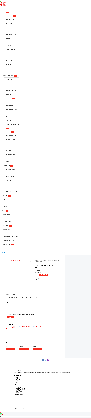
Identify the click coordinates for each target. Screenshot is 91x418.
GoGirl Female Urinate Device (12, 124)
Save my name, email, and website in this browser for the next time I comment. (21, 314)
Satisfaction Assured (19, 391)
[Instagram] (48, 360)
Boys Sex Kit (8, 184)
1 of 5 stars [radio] (13, 301)
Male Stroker (9, 143)
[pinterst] (45, 360)
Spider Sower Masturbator (12, 146)
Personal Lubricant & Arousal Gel (11, 236)
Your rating (10, 300)
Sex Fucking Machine (10, 53)
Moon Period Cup (10, 113)
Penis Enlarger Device (10, 176)
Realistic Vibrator (10, 19)
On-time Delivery (19, 390)
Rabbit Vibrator (9, 38)
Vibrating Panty (9, 79)
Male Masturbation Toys (11, 135)
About (17, 378)
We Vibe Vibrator (9, 60)
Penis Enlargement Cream (11, 191)
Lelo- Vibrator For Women (11, 71)
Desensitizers (7, 229)
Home (3, 8)
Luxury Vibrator (9, 27)
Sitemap (17, 392)
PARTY (3, 210)
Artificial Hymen (9, 101)
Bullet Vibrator (9, 23)
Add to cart (43, 274)
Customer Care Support (20, 389)
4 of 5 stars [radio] (17, 301)
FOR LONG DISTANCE (20, 402)
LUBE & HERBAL (5, 225)
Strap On (6, 199)
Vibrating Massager (10, 49)
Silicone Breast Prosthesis (12, 86)
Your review (10, 302)
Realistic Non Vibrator (11, 34)
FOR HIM (3, 128)
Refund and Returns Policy (20, 388)
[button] (31, 262)
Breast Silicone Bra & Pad (11, 90)
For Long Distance (6, 244)
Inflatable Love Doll (10, 154)
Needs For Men (7, 165)
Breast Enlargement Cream (12, 105)
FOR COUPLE (4, 195)
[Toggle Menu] (7, 12)
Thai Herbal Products (9, 240)
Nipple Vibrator (9, 83)
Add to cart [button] (10, 348)
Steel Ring (8, 94)
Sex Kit (7, 56)
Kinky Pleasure (7, 221)
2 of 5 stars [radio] (14, 301)
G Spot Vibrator (9, 30)
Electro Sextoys (9, 64)
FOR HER (3, 12)
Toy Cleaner (9, 120)
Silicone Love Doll (10, 150)
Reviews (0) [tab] (8, 291)
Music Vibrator (9, 68)
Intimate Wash (9, 187)
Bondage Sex (7, 214)
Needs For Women (8, 98)
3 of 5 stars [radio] (15, 301)
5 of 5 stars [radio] (18, 301)
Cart (17, 380)
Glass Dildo (8, 45)
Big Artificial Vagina (10, 139)
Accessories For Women (9, 75)
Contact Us (18, 381)
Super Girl (8, 161)
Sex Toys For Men (7, 131)
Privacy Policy (18, 387)
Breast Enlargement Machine (12, 109)
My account (18, 379)
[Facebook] (43, 360)
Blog (17, 382)
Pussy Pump (8, 116)
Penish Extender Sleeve (11, 169)
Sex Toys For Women (8, 15)
